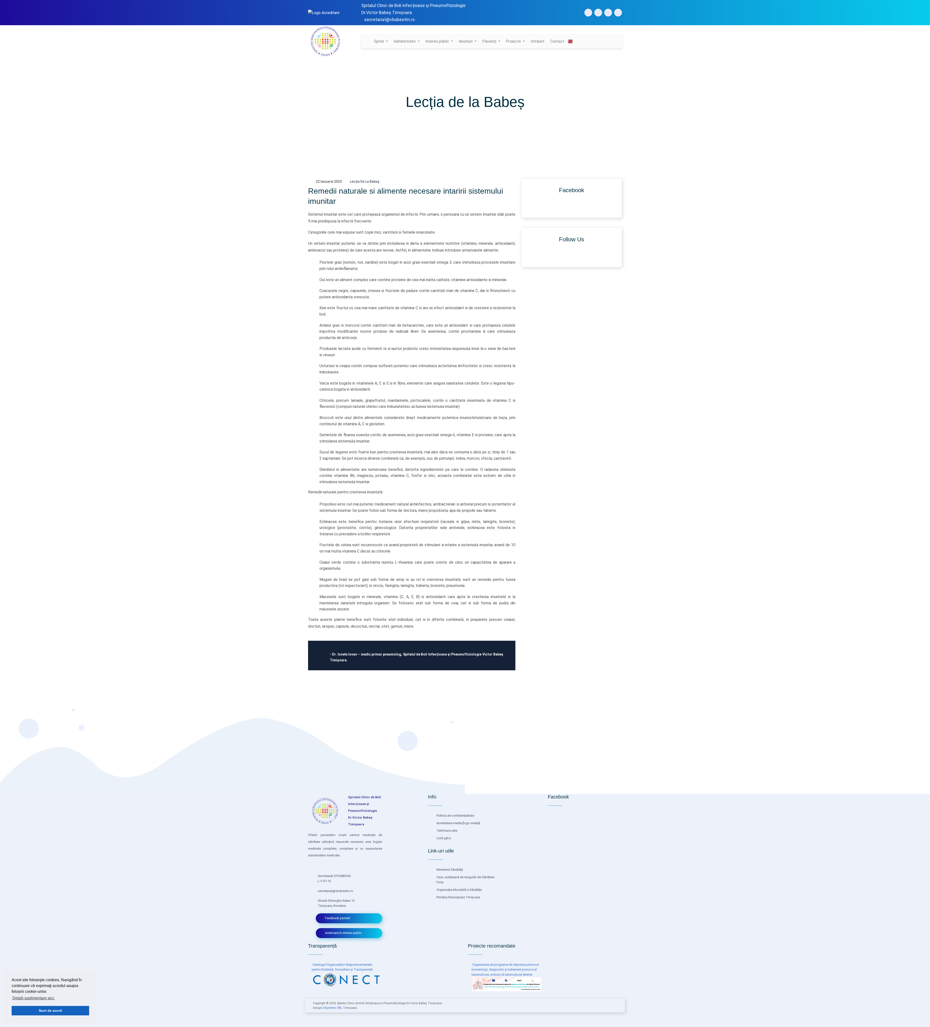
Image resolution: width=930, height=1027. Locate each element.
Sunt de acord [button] (50, 1010)
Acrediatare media (449, 823)
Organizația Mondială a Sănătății (459, 890)
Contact (557, 41)
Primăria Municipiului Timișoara (458, 897)
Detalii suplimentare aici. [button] (33, 998)
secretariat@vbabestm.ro (389, 19)
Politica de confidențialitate (455, 815)
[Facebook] (588, 12)
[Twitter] (608, 12)
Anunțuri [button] (466, 41)
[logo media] (471, 823)
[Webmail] (618, 12)
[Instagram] (598, 12)
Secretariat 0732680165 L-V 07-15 (334, 878)
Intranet (537, 41)
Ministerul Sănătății (449, 869)
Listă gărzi (443, 838)
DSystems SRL (332, 1008)
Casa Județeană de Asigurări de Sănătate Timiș (465, 879)
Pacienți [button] (489, 41)
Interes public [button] (438, 41)
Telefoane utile (446, 830)
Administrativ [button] (405, 41)
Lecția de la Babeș (365, 181)
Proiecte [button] (514, 41)
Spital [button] (379, 41)
